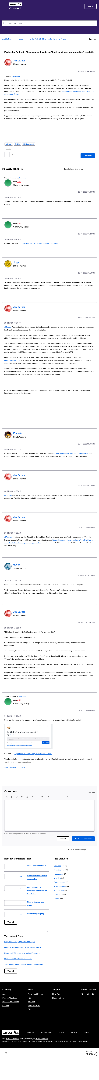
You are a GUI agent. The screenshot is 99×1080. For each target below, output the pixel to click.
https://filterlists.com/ (13, 368)
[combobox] (49, 23)
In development (10, 972)
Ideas (21, 39)
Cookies (77, 1048)
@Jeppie (8, 329)
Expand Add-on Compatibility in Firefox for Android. (40, 245)
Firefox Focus (34, 1021)
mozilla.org (31, 1048)
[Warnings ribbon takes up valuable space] (92, 172)
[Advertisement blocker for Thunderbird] (88, 172)
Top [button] (6, 1074)
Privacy (64, 1048)
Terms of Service (48, 1048)
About (5, 1009)
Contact (5, 1052)
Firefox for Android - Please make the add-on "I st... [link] (47, 39)
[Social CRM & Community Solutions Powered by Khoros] (91, 1075)
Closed (7, 985)
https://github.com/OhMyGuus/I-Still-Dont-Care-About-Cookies (30, 94)
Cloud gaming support (38, 874)
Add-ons (9, 146)
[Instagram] (87, 1009)
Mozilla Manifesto (10, 1013)
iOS (29, 1013)
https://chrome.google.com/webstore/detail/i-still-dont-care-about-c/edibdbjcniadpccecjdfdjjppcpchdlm (47, 552)
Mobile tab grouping (37, 922)
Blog (30, 1024)
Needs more (9, 960)
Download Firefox (36, 1009)
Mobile (18, 146)
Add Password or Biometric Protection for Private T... (39, 899)
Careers (5, 1021)
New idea (24, 180)
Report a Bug (58, 1013)
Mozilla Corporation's (13, 1058)
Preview (91, 801)
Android (31, 1017)
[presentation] (6, 806)
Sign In (90, 6)
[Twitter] (82, 1009)
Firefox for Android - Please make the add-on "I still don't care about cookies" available (44, 52)
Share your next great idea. (15, 776)
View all (10, 931)
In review (8, 964)
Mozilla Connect (16, 6)
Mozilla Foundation (10, 1017)
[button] (7, 156)
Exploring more (10, 968)
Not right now (9, 977)
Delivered (17, 76)
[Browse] (4, 6)
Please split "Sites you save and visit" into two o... (74, 965)
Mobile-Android (31, 146)
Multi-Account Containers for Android (69, 971)
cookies (10, 151)
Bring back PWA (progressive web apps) (70, 950)
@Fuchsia (8, 505)
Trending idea (10, 956)
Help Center (57, 1009)
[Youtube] (93, 1009)
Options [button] (92, 39)
